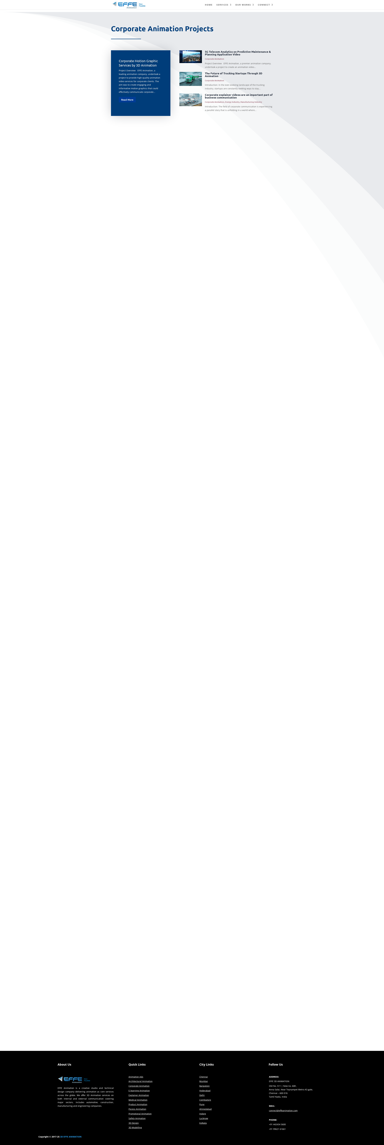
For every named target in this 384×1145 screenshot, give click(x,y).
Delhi (202, 1095)
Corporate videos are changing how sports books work (149, 490)
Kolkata (203, 1123)
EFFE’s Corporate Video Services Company (141, 848)
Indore (202, 1113)
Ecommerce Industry (143, 494)
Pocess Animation (137, 1109)
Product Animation (138, 1104)
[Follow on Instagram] (241, 1137)
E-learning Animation (139, 1090)
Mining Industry (173, 364)
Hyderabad (204, 1090)
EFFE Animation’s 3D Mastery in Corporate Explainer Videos (152, 360)
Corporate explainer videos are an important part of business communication (239, 96)
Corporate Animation (214, 59)
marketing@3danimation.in (245, 966)
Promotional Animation (140, 1113)
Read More (127, 99)
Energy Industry (232, 102)
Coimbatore (205, 1099)
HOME (209, 5)
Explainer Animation (163, 885)
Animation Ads (136, 1076)
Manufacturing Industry (251, 102)
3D (61, 1136)
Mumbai (203, 1081)
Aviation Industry (142, 757)
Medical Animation (138, 1099)
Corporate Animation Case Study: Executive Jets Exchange (152, 752)
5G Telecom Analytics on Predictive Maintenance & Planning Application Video (238, 53)
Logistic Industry (141, 627)
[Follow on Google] (259, 1137)
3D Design (134, 1123)
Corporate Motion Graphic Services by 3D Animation (148, 133)
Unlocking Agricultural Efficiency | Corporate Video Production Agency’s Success (166, 784)
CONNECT (264, 5)
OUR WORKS (243, 5)
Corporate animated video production (138, 816)
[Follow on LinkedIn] (247, 1137)
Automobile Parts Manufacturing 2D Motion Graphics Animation (155, 880)
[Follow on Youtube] (253, 1137)
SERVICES (222, 5)
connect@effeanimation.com (245, 961)
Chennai (203, 1076)
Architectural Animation (141, 1081)
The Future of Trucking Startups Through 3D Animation (233, 74)
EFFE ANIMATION (72, 1136)
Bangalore (204, 1085)
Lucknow (203, 1118)
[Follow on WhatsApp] (265, 1137)
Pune (201, 1104)
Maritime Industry (157, 364)
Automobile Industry (143, 885)
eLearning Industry (142, 853)
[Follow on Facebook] (235, 1137)
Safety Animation (137, 1118)
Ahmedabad (205, 1109)
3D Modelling (135, 1127)
